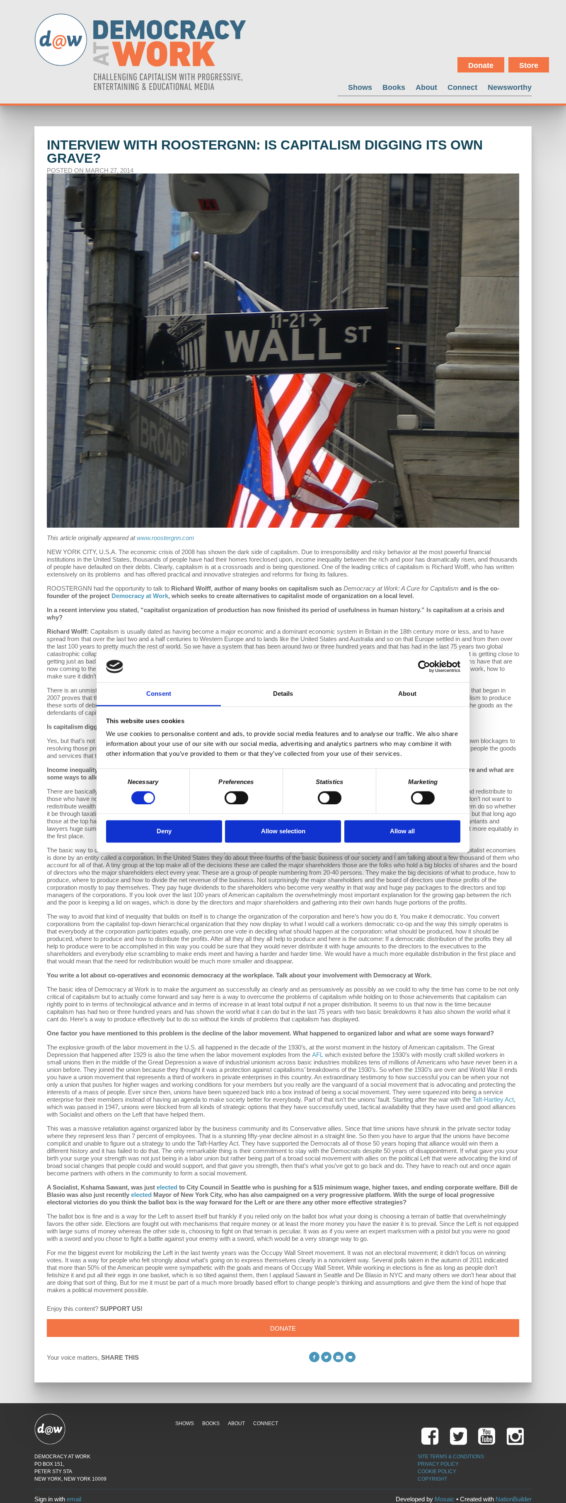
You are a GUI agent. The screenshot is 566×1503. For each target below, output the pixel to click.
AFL (317, 1054)
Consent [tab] (158, 693)
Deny (164, 831)
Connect (462, 87)
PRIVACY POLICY (438, 1464)
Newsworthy (510, 87)
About (426, 87)
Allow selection (283, 831)
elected (167, 1187)
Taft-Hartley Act (493, 1099)
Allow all (402, 831)
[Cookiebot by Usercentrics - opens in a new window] (424, 666)
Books (393, 87)
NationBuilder (514, 1499)
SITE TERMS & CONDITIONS (451, 1457)
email (74, 1499)
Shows (360, 87)
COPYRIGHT (432, 1479)
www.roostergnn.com (165, 537)
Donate (480, 65)
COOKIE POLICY (437, 1471)
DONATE (283, 1328)
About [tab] (407, 693)
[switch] (236, 797)
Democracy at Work (139, 595)
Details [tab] (283, 693)
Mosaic (445, 1499)
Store (528, 65)
